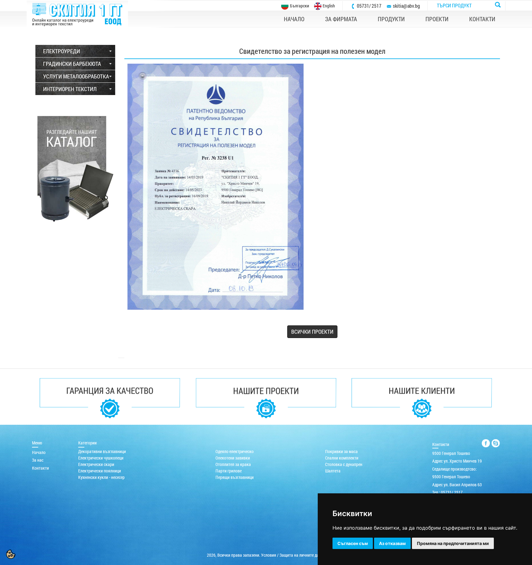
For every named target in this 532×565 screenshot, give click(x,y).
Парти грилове (229, 471)
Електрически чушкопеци (100, 458)
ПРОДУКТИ (391, 19)
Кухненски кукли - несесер (101, 477)
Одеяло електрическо (235, 451)
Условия (268, 555)
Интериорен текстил (70, 89)
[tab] (75, 51)
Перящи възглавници (235, 477)
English (328, 6)
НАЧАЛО (294, 19)
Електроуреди (61, 51)
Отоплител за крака (233, 464)
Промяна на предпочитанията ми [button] (453, 543)
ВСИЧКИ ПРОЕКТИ (312, 331)
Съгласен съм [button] (352, 543)
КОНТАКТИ (482, 19)
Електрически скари (96, 464)
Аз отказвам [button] (392, 543)
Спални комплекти (341, 458)
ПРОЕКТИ (437, 19)
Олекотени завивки (233, 458)
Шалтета (333, 471)
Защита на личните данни (302, 555)
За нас (37, 460)
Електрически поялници (99, 471)
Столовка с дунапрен (343, 464)
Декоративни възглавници (102, 451)
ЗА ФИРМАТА (341, 19)
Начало (39, 452)
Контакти (40, 468)
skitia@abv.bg (406, 5)
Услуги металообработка (76, 76)
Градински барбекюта (72, 63)
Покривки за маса (341, 451)
